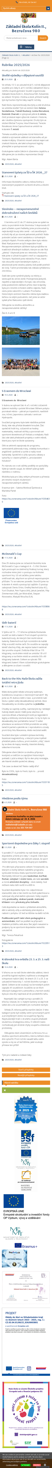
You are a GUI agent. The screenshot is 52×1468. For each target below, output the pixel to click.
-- (17, 79)
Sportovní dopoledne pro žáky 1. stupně (26, 843)
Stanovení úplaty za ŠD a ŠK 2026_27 (24, 172)
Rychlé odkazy (9, 8)
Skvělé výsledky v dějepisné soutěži (23, 75)
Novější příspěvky (26, 1075)
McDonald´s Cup (12, 553)
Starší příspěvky (26, 1069)
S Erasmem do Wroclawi (16, 391)
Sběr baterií (9, 622)
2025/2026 (9, 164)
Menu (28, 47)
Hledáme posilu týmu (15, 798)
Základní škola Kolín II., (26, 26)
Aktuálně (26, 55)
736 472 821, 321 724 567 (27, 2)
